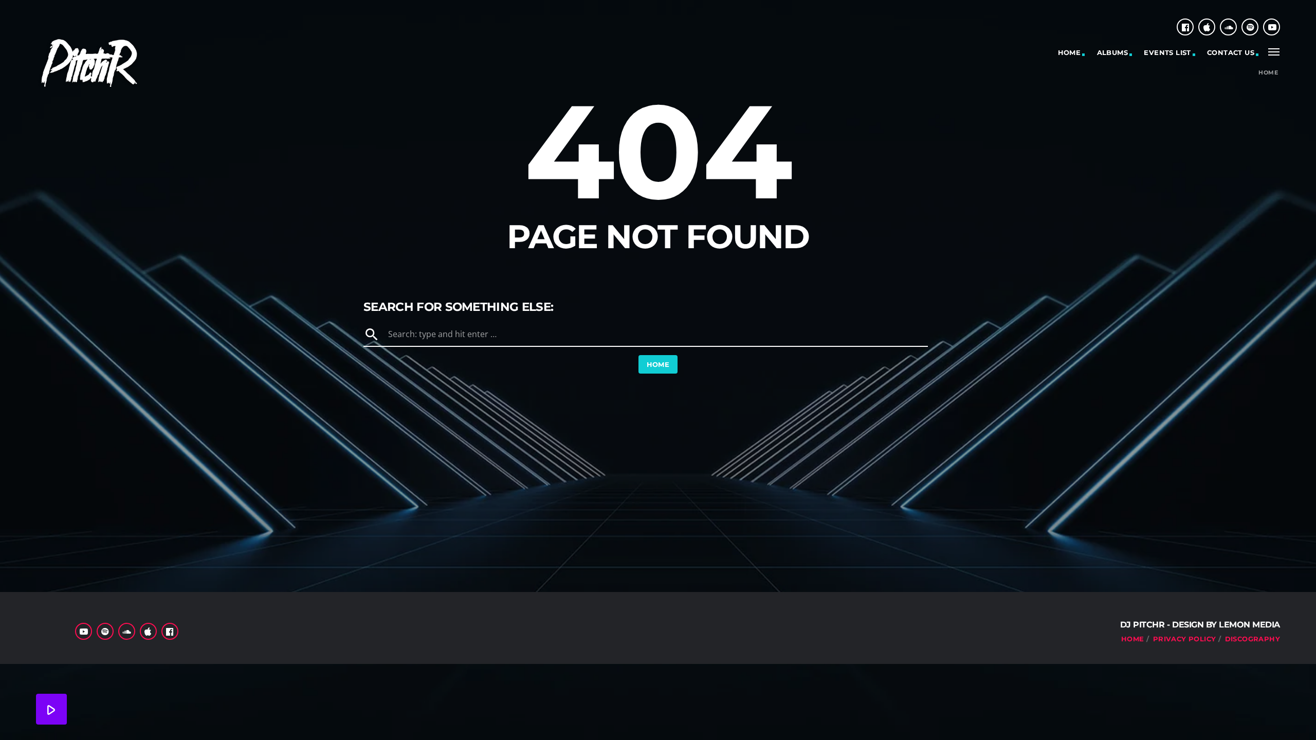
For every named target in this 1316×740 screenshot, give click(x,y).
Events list (1167, 52)
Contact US (1230, 52)
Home (1069, 52)
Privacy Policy (1184, 639)
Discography (1252, 639)
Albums (1112, 52)
